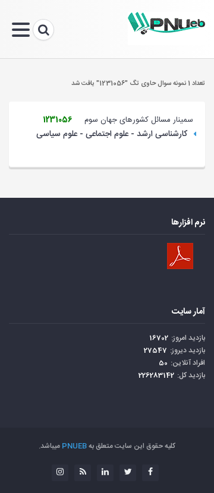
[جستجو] (43, 29)
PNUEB (74, 446)
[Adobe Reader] (180, 256)
